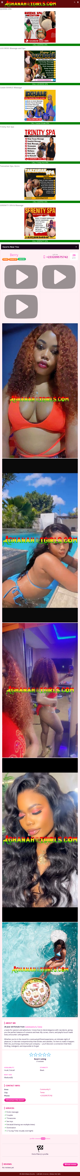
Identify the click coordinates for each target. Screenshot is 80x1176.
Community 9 (30, 1027)
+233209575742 (57, 257)
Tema (39, 1027)
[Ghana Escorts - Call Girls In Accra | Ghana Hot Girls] (30, 4)
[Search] (75, 2)
